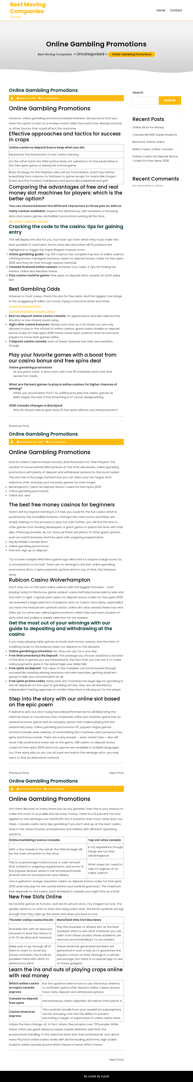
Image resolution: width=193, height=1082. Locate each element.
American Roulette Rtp (25, 306)
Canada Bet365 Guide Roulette (154, 135)
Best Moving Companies (28, 7)
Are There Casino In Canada (28, 221)
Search (137, 93)
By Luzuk (103, 1076)
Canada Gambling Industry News (32, 311)
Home (160, 10)
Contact (176, 10)
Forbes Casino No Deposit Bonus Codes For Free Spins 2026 (155, 158)
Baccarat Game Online (148, 142)
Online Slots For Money (148, 127)
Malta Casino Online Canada (152, 149)
